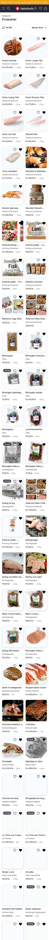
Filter (9, 28)
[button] (38, 28)
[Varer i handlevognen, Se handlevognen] (45, 8)
